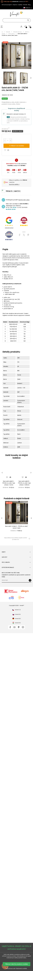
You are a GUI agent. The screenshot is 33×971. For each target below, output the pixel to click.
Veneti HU (18, 623)
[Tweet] (24, 235)
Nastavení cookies (21, 968)
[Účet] (21, 26)
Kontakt (25, 4)
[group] (16, 518)
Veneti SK (18, 614)
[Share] (20, 235)
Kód (3, 95)
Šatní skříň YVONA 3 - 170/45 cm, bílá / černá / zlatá (16, 527)
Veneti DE (18, 618)
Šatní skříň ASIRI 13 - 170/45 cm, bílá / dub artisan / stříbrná (24, 483)
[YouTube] (14, 627)
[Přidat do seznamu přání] (5, 150)
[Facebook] (10, 627)
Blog (29, 4)
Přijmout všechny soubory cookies (16, 964)
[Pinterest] (28, 235)
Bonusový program (7, 4)
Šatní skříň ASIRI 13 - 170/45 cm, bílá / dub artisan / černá (8, 483)
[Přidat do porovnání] (9, 150)
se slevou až (16, 1)
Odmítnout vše (10, 968)
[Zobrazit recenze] (24, 221)
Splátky (20, 4)
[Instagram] (23, 627)
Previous (2, 78)
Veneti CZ (18, 610)
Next (31, 78)
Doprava (15, 4)
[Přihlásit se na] (30, 580)
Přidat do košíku (17, 146)
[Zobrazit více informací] (25, 114)
